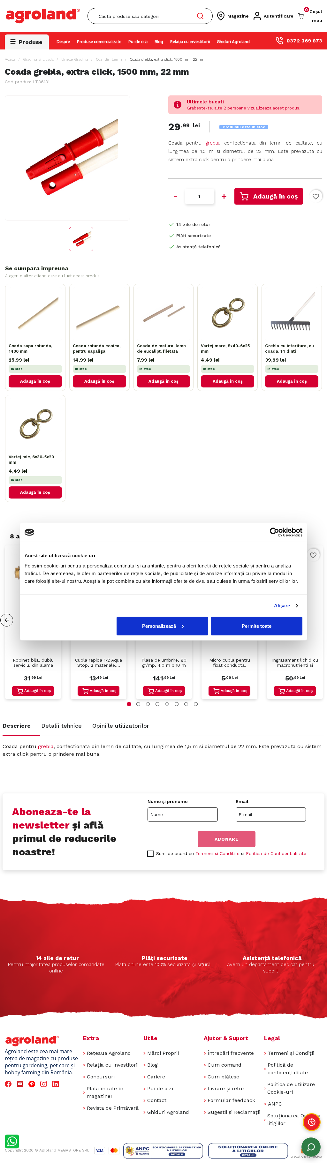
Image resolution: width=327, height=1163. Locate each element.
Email (242, 801)
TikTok (68, 1084)
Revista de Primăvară (113, 1108)
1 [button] (129, 704)
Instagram (44, 1084)
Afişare (282, 605)
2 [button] (138, 704)
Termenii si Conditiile (217, 853)
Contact (156, 1100)
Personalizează (159, 625)
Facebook (9, 1084)
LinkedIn (56, 1084)
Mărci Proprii (163, 1053)
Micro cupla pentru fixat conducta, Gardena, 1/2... (229, 663)
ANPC (275, 1104)
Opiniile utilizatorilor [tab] (120, 725)
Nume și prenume (168, 801)
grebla (212, 143)
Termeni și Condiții (291, 1053)
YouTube (21, 1084)
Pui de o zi (138, 42)
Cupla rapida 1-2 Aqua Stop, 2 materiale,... (98, 662)
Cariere (156, 1077)
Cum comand (224, 1065)
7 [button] (186, 704)
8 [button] (196, 704)
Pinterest (32, 1084)
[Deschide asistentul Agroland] (311, 1147)
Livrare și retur (226, 1088)
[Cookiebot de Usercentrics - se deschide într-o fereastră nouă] (274, 532)
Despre (63, 42)
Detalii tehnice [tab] (61, 725)
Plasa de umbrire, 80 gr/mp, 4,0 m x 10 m (163, 662)
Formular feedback (231, 1100)
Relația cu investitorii (190, 42)
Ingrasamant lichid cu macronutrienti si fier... (295, 663)
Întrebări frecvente (231, 1053)
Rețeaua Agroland (109, 1053)
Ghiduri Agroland (233, 42)
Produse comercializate (99, 42)
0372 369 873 (304, 41)
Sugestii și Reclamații (234, 1112)
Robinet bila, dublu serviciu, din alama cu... (33, 663)
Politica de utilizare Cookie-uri (291, 1088)
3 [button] (148, 704)
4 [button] (157, 704)
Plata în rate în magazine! (105, 1092)
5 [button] (167, 704)
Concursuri (101, 1077)
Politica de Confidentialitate (276, 853)
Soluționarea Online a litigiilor (294, 1119)
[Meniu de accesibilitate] (312, 1122)
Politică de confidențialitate (288, 1069)
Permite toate (256, 625)
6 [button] (177, 704)
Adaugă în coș (275, 196)
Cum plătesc (223, 1077)
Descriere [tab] (17, 725)
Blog (159, 42)
